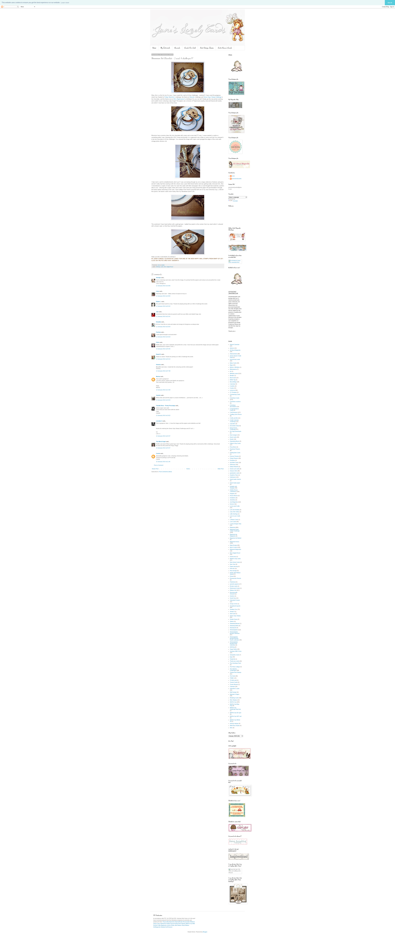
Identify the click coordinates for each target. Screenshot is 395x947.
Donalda (158, 322)
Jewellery (232, 500)
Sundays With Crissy (235, 651)
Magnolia (232, 527)
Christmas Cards (234, 398)
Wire (231, 727)
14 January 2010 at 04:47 (163, 448)
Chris (157, 342)
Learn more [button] (65, 2)
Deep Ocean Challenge (233, 428)
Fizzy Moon (233, 447)
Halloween (233, 477)
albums (232, 348)
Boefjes (232, 375)
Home (154, 48)
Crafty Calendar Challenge (234, 420)
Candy (232, 388)
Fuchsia (158, 332)
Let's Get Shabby (234, 509)
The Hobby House (169, 923)
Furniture (232, 460)
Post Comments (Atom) (165, 471)
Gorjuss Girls (233, 471)
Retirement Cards (235, 588)
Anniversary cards (235, 359)
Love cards (233, 521)
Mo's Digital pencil (179, 99)
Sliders (232, 621)
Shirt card (232, 613)
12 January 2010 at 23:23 (163, 337)
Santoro (232, 596)
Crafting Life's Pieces (236, 414)
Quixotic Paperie (174, 922)
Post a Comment (158, 465)
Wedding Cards (234, 698)
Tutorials (232, 686)
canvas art (233, 390)
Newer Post (155, 469)
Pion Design (233, 570)
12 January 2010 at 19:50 (163, 296)
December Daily (234, 425)
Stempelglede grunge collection (235, 632)
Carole (158, 453)
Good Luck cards (234, 469)
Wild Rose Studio (235, 725)
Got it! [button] (390, 2)
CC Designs (233, 392)
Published (233, 582)
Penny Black (166, 922)
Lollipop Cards (234, 519)
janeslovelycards (236, 178)
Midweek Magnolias (235, 549)
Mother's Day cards (235, 558)
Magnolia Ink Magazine (233, 535)
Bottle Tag (232, 380)
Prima (231, 576)
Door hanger (233, 435)
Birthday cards (159, 266)
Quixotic (192, 97)
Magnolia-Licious (166, 925)
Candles (232, 386)
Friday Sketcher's (169, 97)
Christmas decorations (233, 405)
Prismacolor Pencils (235, 578)
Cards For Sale (190, 48)
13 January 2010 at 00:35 (163, 349)
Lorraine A (159, 421)
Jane (233, 176)
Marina (158, 376)
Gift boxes (232, 464)
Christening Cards (235, 394)
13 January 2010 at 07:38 (163, 371)
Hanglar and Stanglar (233, 487)
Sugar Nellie (233, 649)
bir (230, 371)
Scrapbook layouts (235, 606)
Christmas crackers (235, 401)
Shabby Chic (233, 609)
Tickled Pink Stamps (235, 672)
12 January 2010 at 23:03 (163, 326)
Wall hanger (233, 692)
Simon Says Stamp (235, 616)
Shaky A (232, 611)
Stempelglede (234, 630)
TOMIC (232, 678)
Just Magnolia (234, 502)
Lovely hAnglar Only (235, 524)
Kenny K (232, 504)
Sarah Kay (233, 598)
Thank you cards (234, 661)
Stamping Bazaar (235, 623)
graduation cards (234, 473)
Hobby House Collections (234, 490)
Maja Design (233, 545)
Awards (177, 48)
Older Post (221, 469)
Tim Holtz (232, 676)
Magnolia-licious (234, 541)
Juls (157, 311)
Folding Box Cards (235, 452)
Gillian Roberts (234, 466)
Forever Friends (234, 456)
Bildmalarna (233, 369)
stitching (232, 647)
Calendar (232, 384)
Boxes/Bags (233, 382)
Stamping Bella (234, 625)
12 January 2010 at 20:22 (163, 306)
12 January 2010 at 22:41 (163, 316)
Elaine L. (158, 301)
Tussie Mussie (234, 684)
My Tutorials (165, 48)
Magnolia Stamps (160, 927)
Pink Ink (232, 568)
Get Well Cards (234, 462)
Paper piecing (234, 566)
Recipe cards (233, 586)
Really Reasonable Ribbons (187, 922)
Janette (158, 395)
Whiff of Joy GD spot (235, 712)
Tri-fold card (233, 680)
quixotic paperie (234, 584)
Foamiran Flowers (235, 449)
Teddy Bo (232, 659)
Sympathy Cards (234, 655)
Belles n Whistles (234, 367)
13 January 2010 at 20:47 (163, 436)
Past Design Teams (207, 48)
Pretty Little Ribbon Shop (178, 925)
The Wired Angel (161, 441)
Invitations (233, 498)
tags (231, 657)
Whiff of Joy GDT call (235, 716)
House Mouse (234, 495)
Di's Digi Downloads (235, 431)
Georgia (158, 277)
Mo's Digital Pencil (168, 266)
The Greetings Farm (235, 663)
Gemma (158, 364)
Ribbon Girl (233, 590)
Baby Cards (233, 363)
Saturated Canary (235, 600)
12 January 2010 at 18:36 (163, 285)
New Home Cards (235, 562)
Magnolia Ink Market (235, 538)
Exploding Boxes (234, 441)
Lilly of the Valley (234, 512)
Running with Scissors (233, 593)
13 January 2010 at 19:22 (163, 415)
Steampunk (233, 627)
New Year (232, 564)
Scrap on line (233, 604)
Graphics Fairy (234, 475)
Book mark (233, 377)
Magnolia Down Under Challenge (235, 530)
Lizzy (157, 291)
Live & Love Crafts (235, 516)
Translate (235, 201)
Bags (231, 365)
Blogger (205, 932)
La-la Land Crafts (235, 506)
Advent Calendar (234, 344)
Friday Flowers (234, 458)
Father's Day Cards (235, 443)
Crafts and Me (234, 418)
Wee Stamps (233, 700)
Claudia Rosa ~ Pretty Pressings (165, 405)
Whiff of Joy (233, 702)
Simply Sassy (233, 619)
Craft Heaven (233, 412)
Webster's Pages (234, 694)
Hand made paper (235, 483)
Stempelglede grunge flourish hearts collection (234, 638)
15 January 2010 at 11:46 (163, 461)
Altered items (233, 354)
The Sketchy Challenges (233, 669)
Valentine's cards (234, 688)
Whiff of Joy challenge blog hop (235, 708)
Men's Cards (233, 547)
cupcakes (232, 423)
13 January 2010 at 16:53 (163, 400)
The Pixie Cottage (235, 667)
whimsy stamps (234, 723)
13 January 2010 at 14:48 (163, 390)
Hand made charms (235, 479)
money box (233, 556)
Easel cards (233, 437)
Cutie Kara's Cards (225, 48)
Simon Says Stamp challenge (213, 97)
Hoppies (232, 493)
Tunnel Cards (234, 682)
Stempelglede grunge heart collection (234, 643)
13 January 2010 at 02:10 (163, 359)
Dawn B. (158, 354)
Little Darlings (234, 514)
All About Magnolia (235, 350)
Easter (232, 439)
